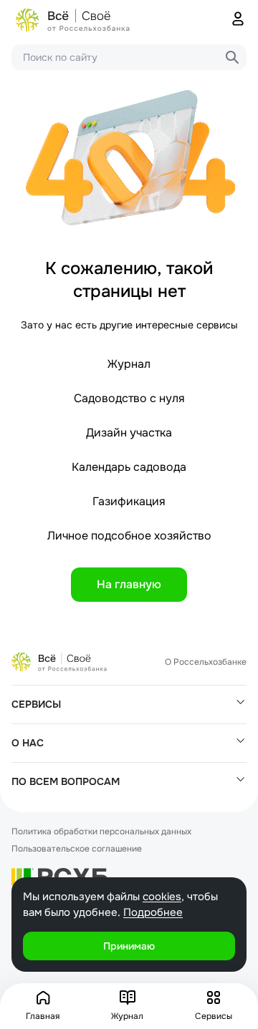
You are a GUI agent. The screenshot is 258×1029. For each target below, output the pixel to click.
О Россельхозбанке (206, 662)
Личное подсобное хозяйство (129, 535)
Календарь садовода (129, 466)
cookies (162, 896)
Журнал (129, 363)
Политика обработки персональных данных (101, 831)
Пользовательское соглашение (76, 848)
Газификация (129, 501)
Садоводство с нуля (129, 398)
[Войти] (238, 20)
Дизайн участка (129, 432)
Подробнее (153, 912)
